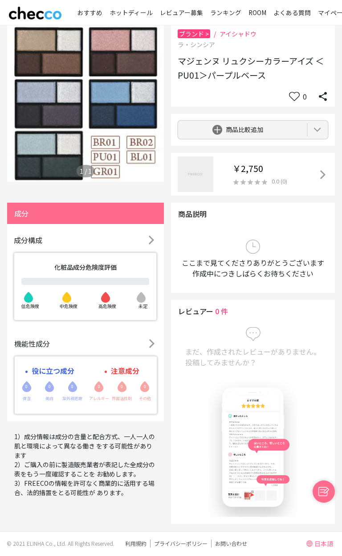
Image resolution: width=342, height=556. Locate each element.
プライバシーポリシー (181, 543)
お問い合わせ (231, 543)
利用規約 (136, 543)
